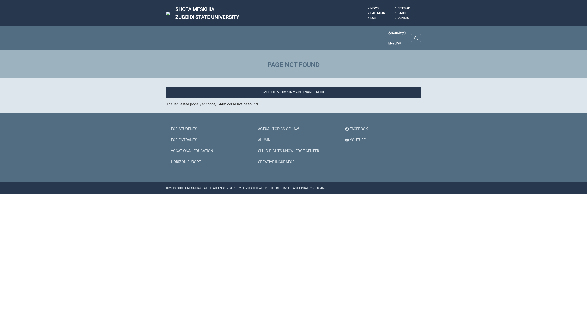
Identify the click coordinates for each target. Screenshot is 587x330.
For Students (184, 129)
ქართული (397, 33)
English (394, 43)
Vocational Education (192, 151)
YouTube (357, 140)
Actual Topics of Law (278, 129)
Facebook (358, 129)
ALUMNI (264, 140)
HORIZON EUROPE (186, 162)
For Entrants (184, 140)
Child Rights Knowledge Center (288, 151)
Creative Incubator (276, 162)
